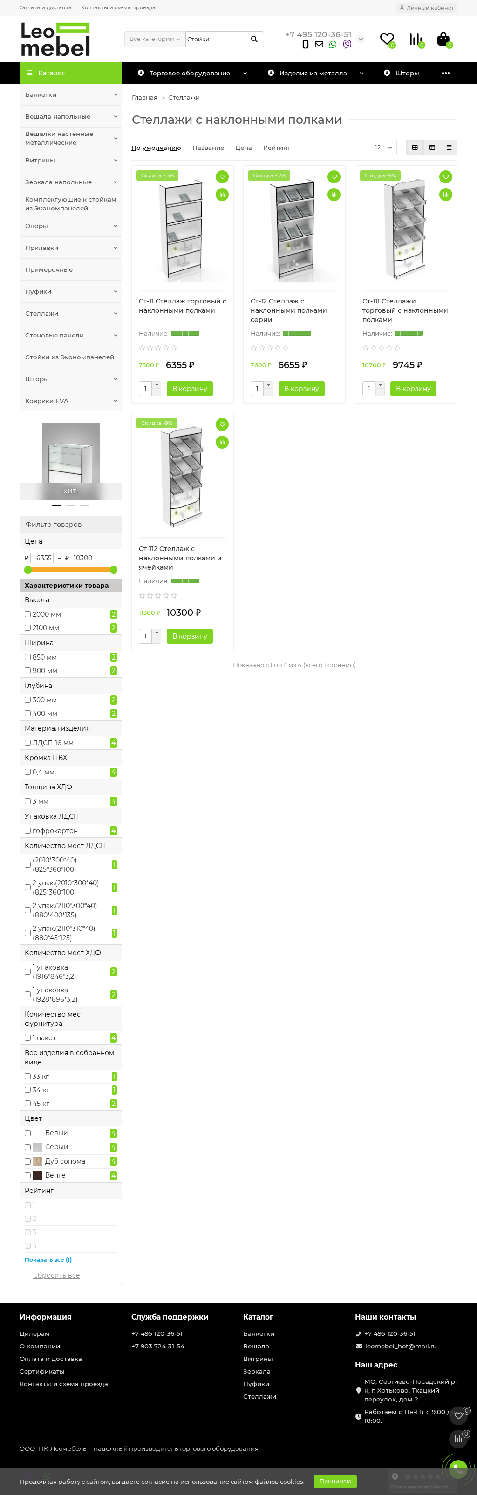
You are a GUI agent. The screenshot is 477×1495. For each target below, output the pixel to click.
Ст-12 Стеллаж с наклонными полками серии (289, 310)
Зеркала (257, 1371)
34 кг (41, 1090)
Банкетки (40, 94)
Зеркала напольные (58, 182)
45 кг (41, 1103)
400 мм (45, 713)
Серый (55, 1147)
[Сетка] (415, 147)
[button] (56, 505)
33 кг (41, 1076)
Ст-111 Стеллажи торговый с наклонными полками (405, 310)
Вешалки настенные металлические (59, 138)
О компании (40, 1346)
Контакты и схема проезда (118, 7)
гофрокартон (55, 831)
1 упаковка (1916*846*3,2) (54, 972)
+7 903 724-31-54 (157, 1346)
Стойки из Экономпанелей (69, 357)
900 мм (45, 671)
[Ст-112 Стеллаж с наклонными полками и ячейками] (182, 476)
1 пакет (44, 1038)
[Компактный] (449, 147)
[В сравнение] (222, 194)
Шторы (37, 379)
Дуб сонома (64, 1161)
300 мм (45, 700)
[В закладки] (222, 176)
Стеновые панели (54, 335)
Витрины (40, 160)
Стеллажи (41, 313)
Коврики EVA (46, 400)
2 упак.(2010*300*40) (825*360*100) (66, 887)
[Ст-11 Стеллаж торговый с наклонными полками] (182, 229)
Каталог (258, 1317)
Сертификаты (42, 1371)
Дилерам (35, 1333)
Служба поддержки (170, 1317)
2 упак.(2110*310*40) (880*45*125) (64, 933)
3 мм (40, 801)
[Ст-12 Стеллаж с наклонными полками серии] (294, 229)
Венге (54, 1175)
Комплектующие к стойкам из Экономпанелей (70, 203)
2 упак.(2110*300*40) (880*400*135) (65, 910)
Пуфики (38, 291)
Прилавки (41, 247)
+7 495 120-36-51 (157, 1333)
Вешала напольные (57, 116)
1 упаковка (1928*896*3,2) (55, 994)
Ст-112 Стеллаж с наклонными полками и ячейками (180, 558)
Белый (55, 1133)
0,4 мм (44, 772)
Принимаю (335, 1481)
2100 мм (46, 628)
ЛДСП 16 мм (53, 743)
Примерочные (49, 269)
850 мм (45, 657)
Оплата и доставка (46, 7)
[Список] (432, 147)
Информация (46, 1317)
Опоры (36, 225)
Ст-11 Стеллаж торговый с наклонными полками (182, 306)
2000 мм (47, 614)
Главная (144, 97)
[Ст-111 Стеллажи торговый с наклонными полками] (406, 229)
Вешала (256, 1346)
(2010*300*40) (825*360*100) (55, 865)
